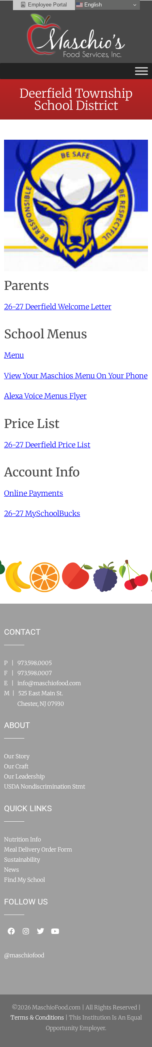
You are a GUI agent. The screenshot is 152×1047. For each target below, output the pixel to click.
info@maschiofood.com (49, 683)
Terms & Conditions (37, 1017)
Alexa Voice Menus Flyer (45, 396)
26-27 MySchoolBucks (42, 513)
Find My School (24, 879)
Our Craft (16, 766)
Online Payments (33, 493)
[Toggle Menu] (141, 71)
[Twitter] (40, 931)
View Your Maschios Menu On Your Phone (76, 375)
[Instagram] (26, 931)
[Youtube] (55, 931)
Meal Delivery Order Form (38, 849)
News (11, 869)
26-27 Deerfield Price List (47, 444)
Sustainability (22, 859)
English (92, 5)
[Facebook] (11, 931)
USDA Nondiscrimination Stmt (44, 786)
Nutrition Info (22, 839)
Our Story (17, 756)
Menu (14, 355)
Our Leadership (24, 776)
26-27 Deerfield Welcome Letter (57, 306)
